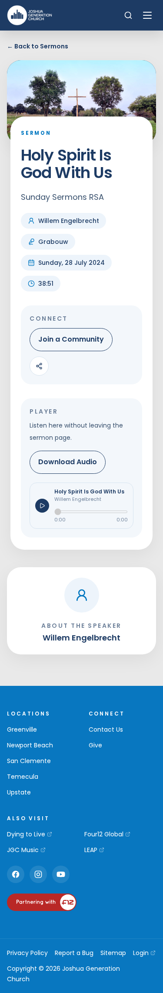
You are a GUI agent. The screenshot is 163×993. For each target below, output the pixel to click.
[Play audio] (42, 506)
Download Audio (67, 462)
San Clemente (29, 761)
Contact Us (106, 729)
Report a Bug (74, 952)
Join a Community (71, 339)
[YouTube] (61, 874)
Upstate (19, 792)
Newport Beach (30, 745)
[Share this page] (39, 366)
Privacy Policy (27, 952)
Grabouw (53, 241)
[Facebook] (15, 874)
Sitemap (113, 952)
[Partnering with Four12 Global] (42, 902)
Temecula (22, 776)
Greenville (22, 729)
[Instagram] (38, 874)
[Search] (128, 15)
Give (95, 745)
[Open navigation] (147, 15)
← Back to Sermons (37, 46)
